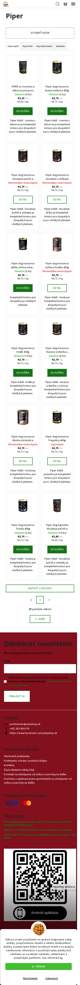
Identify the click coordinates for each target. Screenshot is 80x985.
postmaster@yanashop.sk (25, 724)
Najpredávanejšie (44, 46)
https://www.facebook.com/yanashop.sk (33, 733)
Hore (41, 619)
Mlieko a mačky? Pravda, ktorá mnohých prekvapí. (38, 829)
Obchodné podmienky (17, 756)
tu (61, 958)
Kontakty (9, 765)
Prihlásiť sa (17, 696)
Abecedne (60, 46)
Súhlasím (40, 966)
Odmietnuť (51, 978)
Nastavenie (30, 978)
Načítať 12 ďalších (40, 588)
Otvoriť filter (40, 33)
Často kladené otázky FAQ (19, 770)
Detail (23, 200)
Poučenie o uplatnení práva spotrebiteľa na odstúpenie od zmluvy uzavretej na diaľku (38, 781)
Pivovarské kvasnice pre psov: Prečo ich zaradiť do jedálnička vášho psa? (38, 823)
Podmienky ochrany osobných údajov (25, 761)
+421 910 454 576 (19, 729)
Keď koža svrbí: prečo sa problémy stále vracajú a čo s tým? (40, 836)
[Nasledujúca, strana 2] (40, 600)
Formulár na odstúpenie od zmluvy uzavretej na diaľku (35, 774)
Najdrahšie (27, 46)
